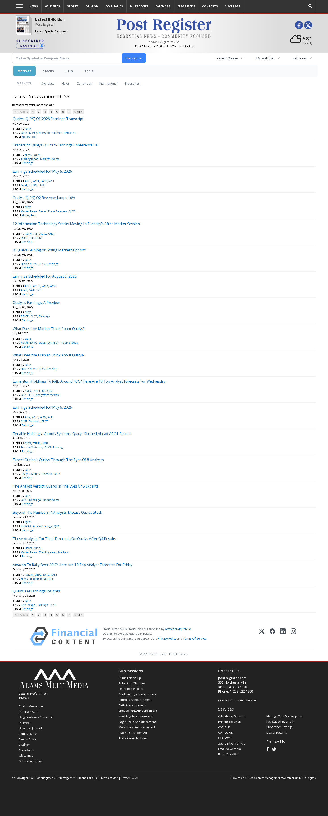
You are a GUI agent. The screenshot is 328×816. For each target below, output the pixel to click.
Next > (78, 112)
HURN (33, 185)
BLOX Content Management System (269, 778)
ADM (43, 417)
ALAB (42, 234)
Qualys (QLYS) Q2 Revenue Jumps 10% (44, 197)
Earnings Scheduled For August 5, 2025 (45, 276)
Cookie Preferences (33, 693)
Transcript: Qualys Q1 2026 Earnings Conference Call (56, 145)
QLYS (28, 129)
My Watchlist (265, 58)
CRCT (44, 421)
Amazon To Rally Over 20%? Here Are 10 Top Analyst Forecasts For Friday (72, 564)
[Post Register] (22, 29)
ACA (27, 417)
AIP (36, 234)
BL (43, 391)
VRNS (45, 443)
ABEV (28, 181)
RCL (51, 579)
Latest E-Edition (50, 19)
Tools (88, 71)
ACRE (53, 286)
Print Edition (142, 46)
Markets (24, 71)
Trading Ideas (29, 159)
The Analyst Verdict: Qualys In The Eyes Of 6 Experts (55, 486)
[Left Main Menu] (19, 6)
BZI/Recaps (28, 605)
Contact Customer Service (237, 700)
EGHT (24, 238)
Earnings (44, 316)
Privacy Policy (167, 638)
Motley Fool (29, 137)
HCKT (38, 238)
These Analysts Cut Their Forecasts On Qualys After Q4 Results (64, 538)
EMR (41, 185)
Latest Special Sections (50, 31)
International (108, 83)
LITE (31, 395)
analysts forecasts (47, 395)
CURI (24, 421)
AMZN (29, 575)
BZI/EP (25, 316)
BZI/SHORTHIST (48, 343)
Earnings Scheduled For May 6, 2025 (42, 407)
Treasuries (132, 83)
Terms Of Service (194, 638)
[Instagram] (293, 636)
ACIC (44, 181)
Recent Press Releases (61, 133)
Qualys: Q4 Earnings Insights (36, 591)
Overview (47, 83)
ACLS (45, 286)
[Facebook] (272, 636)
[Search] (310, 6)
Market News (37, 133)
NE (39, 290)
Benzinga (27, 163)
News (65, 83)
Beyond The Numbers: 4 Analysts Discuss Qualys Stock (57, 512)
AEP (50, 417)
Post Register (45, 24)
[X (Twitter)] (261, 636)
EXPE (46, 575)
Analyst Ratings (30, 474)
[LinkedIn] (282, 636)
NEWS (28, 155)
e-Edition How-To (165, 46)
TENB (36, 443)
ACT (51, 181)
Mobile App (186, 46)
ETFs (69, 71)
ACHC (36, 286)
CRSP (50, 391)
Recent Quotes (227, 58)
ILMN (54, 575)
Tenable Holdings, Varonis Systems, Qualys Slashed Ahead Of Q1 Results (72, 433)
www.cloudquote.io (178, 629)
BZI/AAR (47, 474)
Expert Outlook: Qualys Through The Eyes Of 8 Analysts (58, 459)
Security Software (31, 447)
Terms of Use (109, 778)
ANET (51, 234)
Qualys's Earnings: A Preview (36, 302)
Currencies (84, 83)
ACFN (28, 234)
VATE (32, 290)
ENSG (38, 575)
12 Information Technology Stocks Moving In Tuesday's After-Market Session (76, 223)
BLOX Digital (307, 778)
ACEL (36, 181)
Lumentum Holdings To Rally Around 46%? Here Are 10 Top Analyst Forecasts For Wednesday (89, 381)
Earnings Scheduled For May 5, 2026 (42, 171)
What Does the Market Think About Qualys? (49, 328)
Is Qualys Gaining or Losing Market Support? (49, 250)
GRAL (24, 185)
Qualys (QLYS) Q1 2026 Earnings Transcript (48, 118)
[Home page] (164, 27)
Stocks (48, 71)
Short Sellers (28, 264)
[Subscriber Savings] (63, 43)
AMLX (28, 391)
